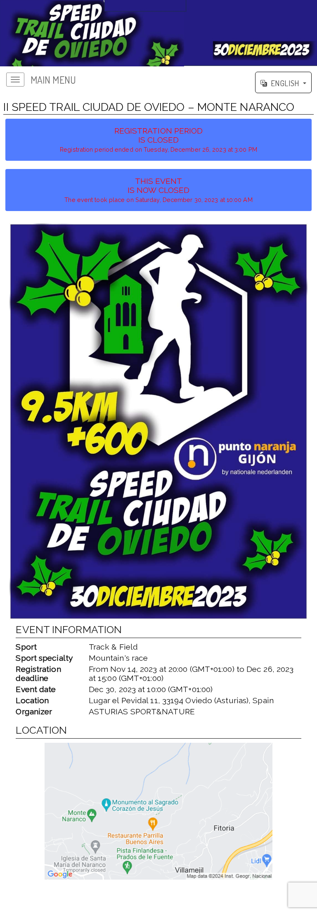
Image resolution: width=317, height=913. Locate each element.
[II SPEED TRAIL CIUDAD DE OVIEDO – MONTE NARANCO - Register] (158, 421)
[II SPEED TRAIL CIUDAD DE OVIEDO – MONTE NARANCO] (158, 33)
